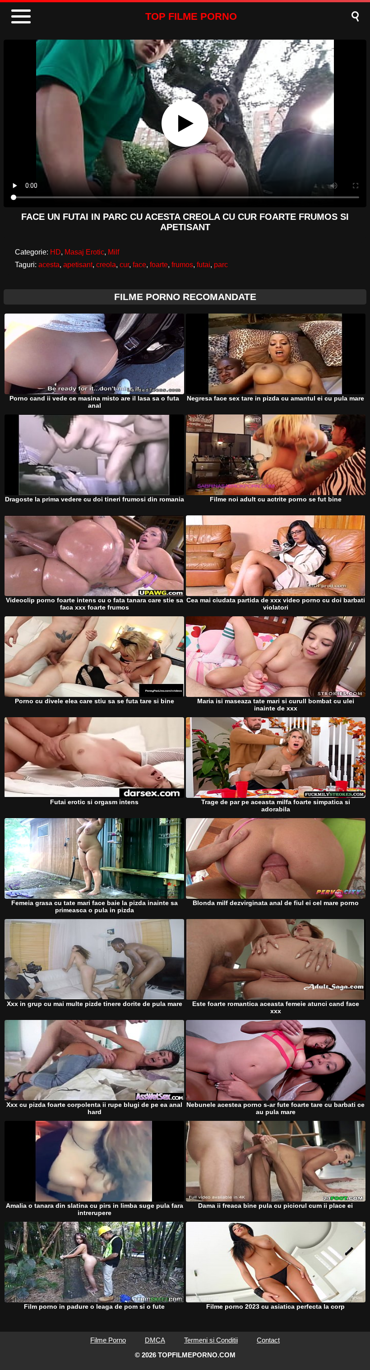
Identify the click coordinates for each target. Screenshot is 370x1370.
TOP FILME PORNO (191, 16)
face (139, 265)
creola (106, 265)
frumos (182, 265)
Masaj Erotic (84, 252)
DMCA (155, 1340)
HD (55, 252)
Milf (113, 252)
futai (203, 265)
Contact (268, 1340)
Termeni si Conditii (211, 1340)
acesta (49, 265)
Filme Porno (108, 1340)
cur (124, 265)
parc (221, 265)
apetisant (77, 265)
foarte (159, 265)
